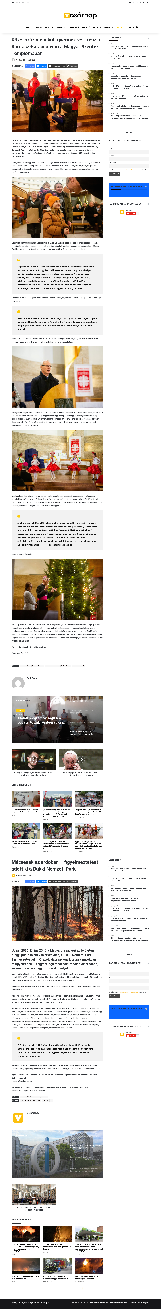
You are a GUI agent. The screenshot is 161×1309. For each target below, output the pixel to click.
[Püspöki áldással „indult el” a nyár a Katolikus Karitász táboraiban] (26, 831)
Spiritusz (21, 710)
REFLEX (39, 27)
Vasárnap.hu (45, 1303)
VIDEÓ (131, 27)
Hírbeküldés (104, 1303)
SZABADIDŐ (108, 27)
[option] (57, 719)
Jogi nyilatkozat (134, 1303)
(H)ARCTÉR (28, 27)
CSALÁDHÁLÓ (73, 27)
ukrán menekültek (78, 666)
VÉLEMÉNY (49, 27)
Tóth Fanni (19, 60)
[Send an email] (24, 60)
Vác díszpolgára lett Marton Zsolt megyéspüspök (38, 720)
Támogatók (145, 1303)
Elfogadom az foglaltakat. (128, 170)
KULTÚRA (97, 27)
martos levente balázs (52, 666)
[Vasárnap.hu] (80, 15)
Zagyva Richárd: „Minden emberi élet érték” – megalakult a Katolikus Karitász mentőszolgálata (89, 812)
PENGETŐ (86, 27)
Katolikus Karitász (37, 666)
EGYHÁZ (60, 27)
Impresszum (94, 1303)
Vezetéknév (112, 155)
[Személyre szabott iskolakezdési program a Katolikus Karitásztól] (26, 799)
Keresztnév (112, 162)
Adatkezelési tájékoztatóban (129, 170)
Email (110, 148)
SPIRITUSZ (121, 27)
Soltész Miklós (65, 666)
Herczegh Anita (25, 666)
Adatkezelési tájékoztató (118, 1303)
